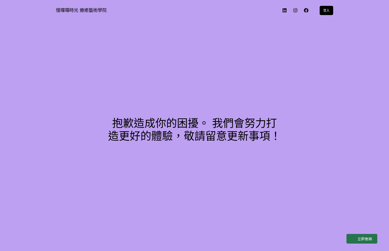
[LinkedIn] (284, 10)
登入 (326, 10)
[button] (361, 238)
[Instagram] (295, 10)
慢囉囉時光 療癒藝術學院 (81, 10)
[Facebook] (306, 10)
